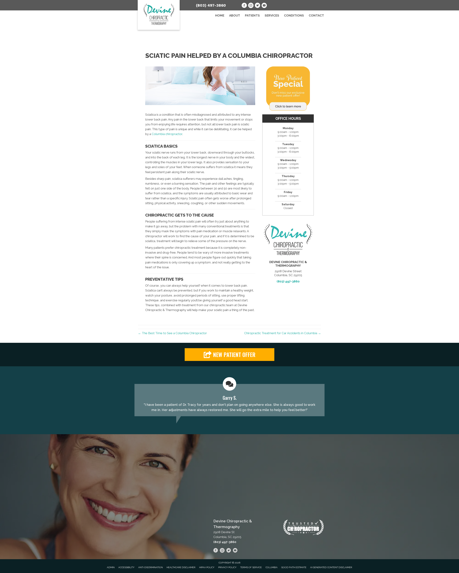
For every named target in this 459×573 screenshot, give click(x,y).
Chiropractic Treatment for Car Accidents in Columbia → (282, 333)
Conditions (294, 15)
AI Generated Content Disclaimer (331, 567)
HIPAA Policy (206, 567)
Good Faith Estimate (293, 567)
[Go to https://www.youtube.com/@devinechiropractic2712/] (264, 6)
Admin (111, 567)
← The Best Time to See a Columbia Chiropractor (172, 333)
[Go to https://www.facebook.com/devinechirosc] (244, 6)
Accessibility (126, 567)
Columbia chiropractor (167, 134)
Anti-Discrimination (150, 567)
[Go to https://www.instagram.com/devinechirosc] (251, 6)
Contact (316, 15)
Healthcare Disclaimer (181, 567)
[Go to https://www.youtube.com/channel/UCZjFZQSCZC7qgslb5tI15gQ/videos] (235, 551)
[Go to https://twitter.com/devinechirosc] (257, 6)
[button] (229, 354)
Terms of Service (251, 567)
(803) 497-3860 (211, 5)
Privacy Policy (227, 567)
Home (219, 15)
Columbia (272, 567)
